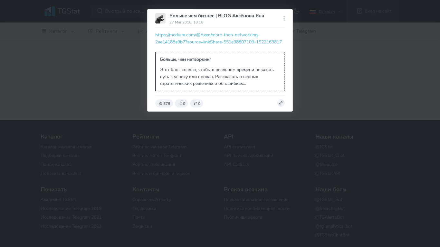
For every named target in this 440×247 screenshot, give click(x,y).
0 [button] (184, 103)
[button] (281, 103)
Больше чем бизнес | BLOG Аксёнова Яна (216, 16)
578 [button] (166, 103)
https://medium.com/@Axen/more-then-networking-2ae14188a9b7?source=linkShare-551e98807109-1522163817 (218, 38)
